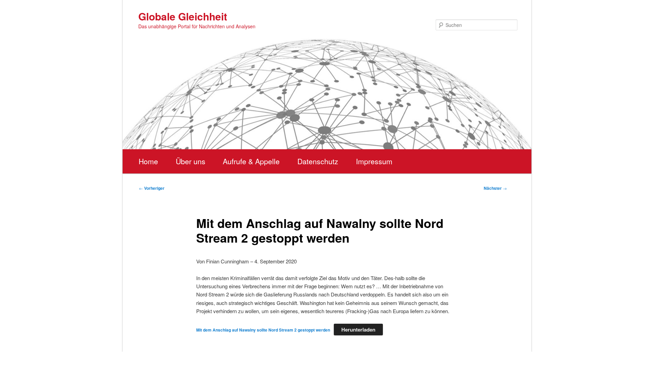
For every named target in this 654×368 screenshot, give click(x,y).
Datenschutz (317, 161)
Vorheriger (152, 188)
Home (148, 161)
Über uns (190, 161)
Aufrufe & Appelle (251, 161)
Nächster (495, 188)
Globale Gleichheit (182, 16)
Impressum (374, 161)
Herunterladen (358, 329)
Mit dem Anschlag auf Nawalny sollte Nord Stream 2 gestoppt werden (263, 330)
